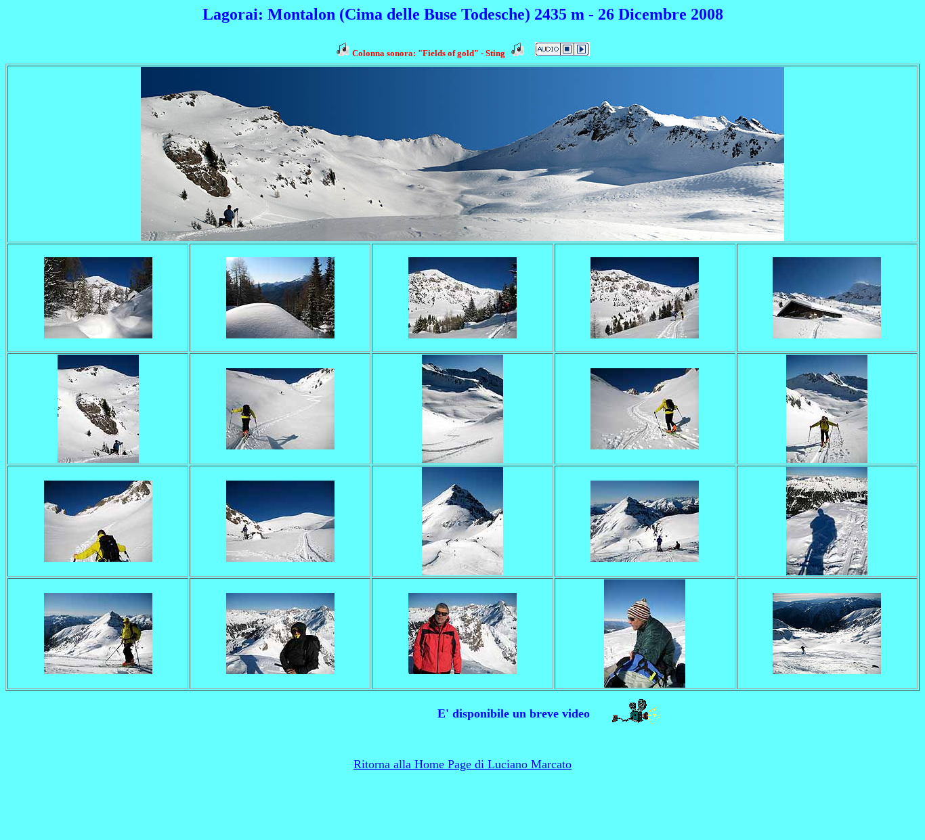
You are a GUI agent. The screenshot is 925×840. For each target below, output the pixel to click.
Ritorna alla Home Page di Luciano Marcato (462, 764)
